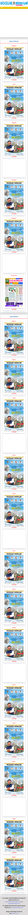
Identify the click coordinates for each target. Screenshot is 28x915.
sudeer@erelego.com (14, 903)
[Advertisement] (14, 23)
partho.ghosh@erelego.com (13, 902)
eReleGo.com (15, 913)
